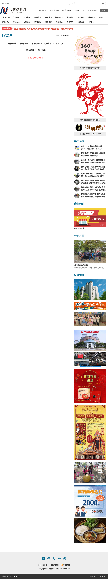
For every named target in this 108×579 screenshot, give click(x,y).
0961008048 (42, 565)
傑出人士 (16, 22)
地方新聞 (27, 17)
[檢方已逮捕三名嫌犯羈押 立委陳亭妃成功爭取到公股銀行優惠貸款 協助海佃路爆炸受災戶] (77, 168)
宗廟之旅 (37, 17)
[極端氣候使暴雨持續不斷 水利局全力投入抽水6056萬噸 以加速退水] (77, 189)
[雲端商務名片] (90, 501)
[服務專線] (54, 558)
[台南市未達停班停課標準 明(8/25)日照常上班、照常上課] (77, 148)
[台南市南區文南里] (90, 251)
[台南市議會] (90, 340)
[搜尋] (103, 3)
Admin (104, 576)
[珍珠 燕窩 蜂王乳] (90, 386)
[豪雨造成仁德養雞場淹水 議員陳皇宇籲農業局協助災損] (77, 154)
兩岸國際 (81, 17)
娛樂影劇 (102, 17)
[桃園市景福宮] (90, 432)
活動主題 (47, 43)
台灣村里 (91, 22)
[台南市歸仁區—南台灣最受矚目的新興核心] (90, 289)
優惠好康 (24, 43)
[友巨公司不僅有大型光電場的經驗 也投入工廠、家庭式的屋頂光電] (90, 359)
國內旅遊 (30, 50)
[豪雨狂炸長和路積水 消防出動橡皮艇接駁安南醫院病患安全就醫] (77, 195)
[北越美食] (90, 530)
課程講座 (36, 43)
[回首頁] (13, 10)
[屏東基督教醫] (90, 320)
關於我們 (55, 565)
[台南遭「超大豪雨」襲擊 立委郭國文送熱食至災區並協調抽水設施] (77, 161)
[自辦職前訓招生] (90, 306)
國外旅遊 (42, 50)
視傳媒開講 (59, 17)
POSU (98, 576)
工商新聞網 (5, 17)
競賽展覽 (59, 43)
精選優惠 (48, 22)
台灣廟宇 (81, 22)
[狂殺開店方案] (90, 217)
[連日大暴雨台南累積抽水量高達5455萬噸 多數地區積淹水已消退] (77, 182)
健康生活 (48, 17)
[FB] (43, 558)
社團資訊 (91, 17)
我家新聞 (27, 22)
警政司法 (5, 22)
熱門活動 (37, 22)
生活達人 (59, 22)
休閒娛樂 (12, 43)
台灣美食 (70, 22)
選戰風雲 (16, 17)
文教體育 (70, 17)
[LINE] (48, 558)
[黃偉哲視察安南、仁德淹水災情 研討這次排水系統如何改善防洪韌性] (77, 175)
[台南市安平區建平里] (90, 472)
